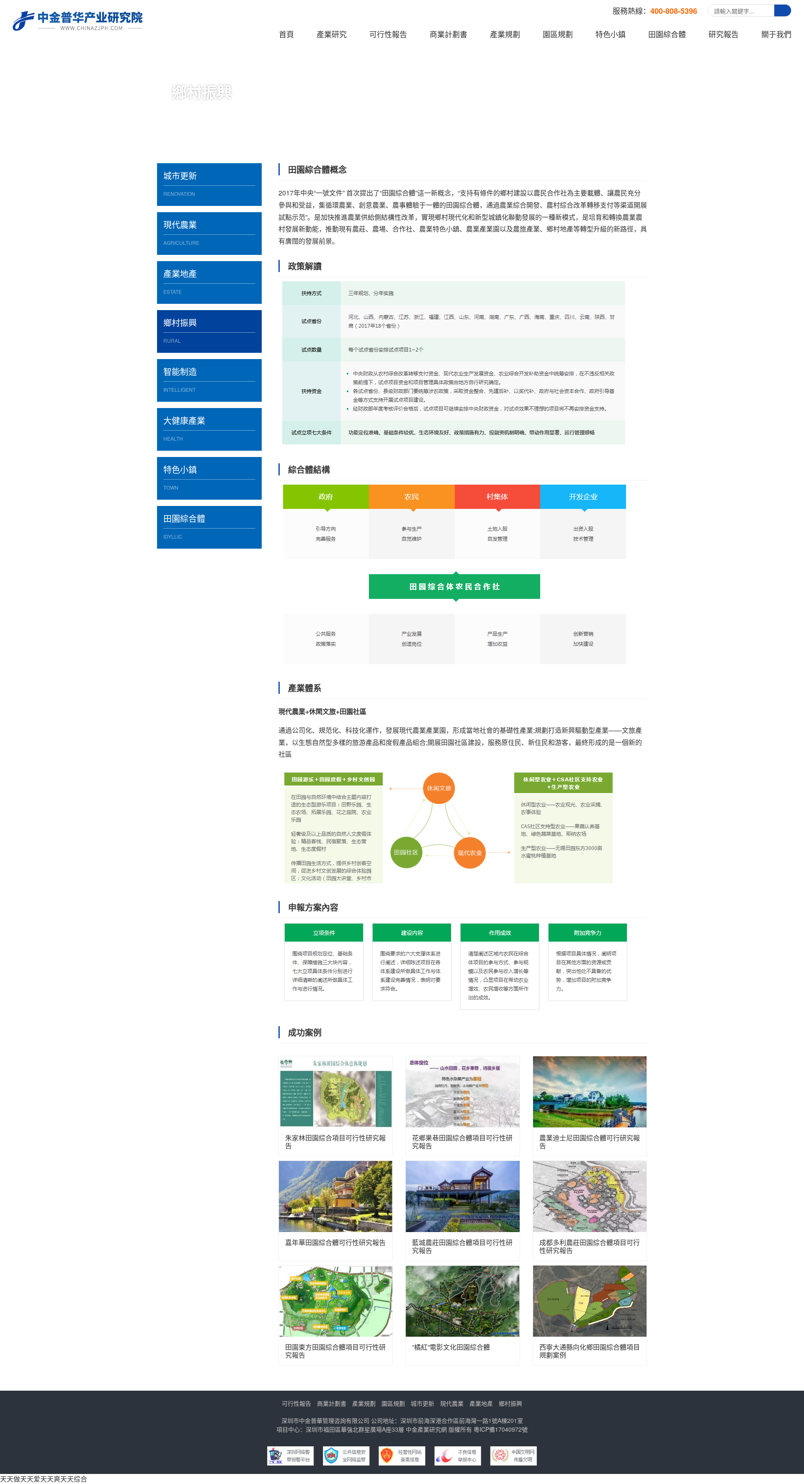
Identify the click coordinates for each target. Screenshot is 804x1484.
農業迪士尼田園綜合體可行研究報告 (589, 1142)
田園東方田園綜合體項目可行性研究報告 (335, 1351)
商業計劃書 (448, 33)
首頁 (286, 33)
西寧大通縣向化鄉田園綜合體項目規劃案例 (589, 1351)
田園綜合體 (667, 33)
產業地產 (481, 1403)
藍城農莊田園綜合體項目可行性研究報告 (462, 1246)
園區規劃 (558, 33)
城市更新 (422, 1403)
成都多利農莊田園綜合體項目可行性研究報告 (589, 1246)
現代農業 (452, 1403)
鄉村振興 (510, 1403)
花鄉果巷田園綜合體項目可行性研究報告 (462, 1142)
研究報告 (724, 33)
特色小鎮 (610, 33)
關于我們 (776, 33)
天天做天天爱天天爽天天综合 (43, 1479)
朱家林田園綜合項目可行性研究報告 (335, 1142)
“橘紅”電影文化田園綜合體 (451, 1347)
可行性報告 (388, 33)
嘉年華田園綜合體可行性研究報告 (335, 1242)
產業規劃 (505, 33)
